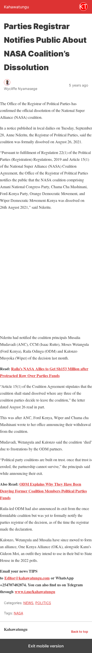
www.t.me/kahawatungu (35, 591)
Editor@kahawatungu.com (27, 578)
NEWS (28, 603)
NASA (18, 613)
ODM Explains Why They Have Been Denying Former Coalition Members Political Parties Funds (43, 491)
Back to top (79, 631)
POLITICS (43, 603)
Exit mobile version (46, 645)
